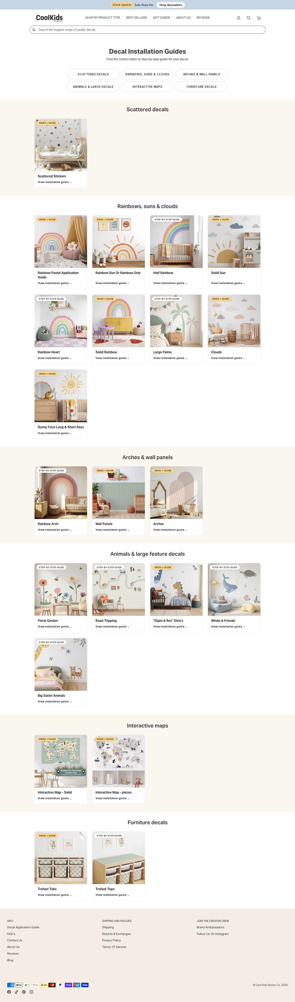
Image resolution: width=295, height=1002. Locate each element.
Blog (10, 960)
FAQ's (11, 934)
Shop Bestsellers (170, 5)
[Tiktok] (16, 992)
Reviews (13, 953)
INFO (10, 921)
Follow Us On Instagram (213, 934)
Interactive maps (147, 86)
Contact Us (14, 940)
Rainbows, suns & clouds (147, 74)
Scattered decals (93, 74)
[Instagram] (31, 992)
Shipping (108, 927)
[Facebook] (9, 992)
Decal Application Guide (23, 927)
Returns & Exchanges (116, 934)
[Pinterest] (24, 992)
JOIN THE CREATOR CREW (213, 921)
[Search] (34, 29)
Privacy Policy (111, 940)
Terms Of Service (114, 947)
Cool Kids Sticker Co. (268, 985)
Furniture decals (202, 86)
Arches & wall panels (201, 74)
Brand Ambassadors (210, 927)
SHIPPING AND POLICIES (116, 921)
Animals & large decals (93, 86)
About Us (13, 947)
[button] (102, 18)
